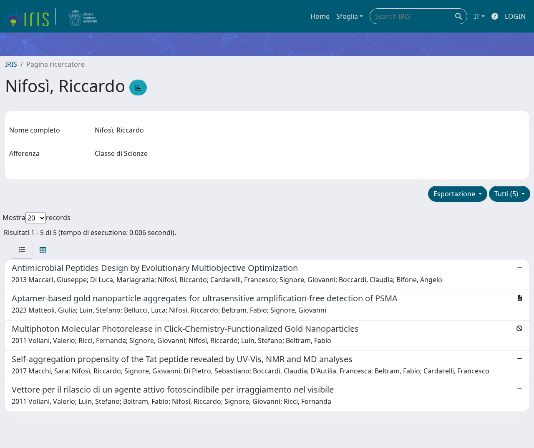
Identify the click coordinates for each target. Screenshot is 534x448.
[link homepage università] (83, 16)
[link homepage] (30, 16)
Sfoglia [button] (347, 16)
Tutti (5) (507, 193)
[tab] (22, 249)
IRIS (11, 64)
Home (320, 16)
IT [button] (477, 16)
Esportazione (455, 193)
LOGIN (515, 16)
